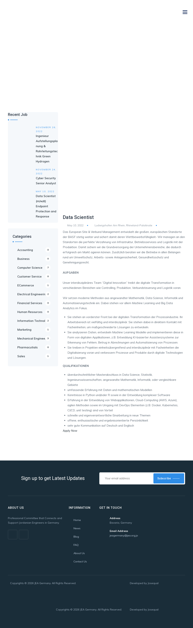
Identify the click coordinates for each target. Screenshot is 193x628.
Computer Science (33, 267)
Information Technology (33, 321)
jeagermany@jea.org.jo (124, 535)
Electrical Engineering (33, 294)
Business (33, 259)
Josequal (153, 583)
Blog (76, 536)
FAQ (76, 545)
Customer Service (33, 276)
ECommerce (33, 285)
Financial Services (33, 303)
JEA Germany (42, 583)
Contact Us (80, 561)
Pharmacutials (33, 347)
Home (12, 66)
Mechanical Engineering (34, 338)
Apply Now (70, 430)
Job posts (27, 66)
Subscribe (164, 478)
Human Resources (33, 312)
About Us (79, 553)
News (77, 528)
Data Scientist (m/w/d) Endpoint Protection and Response (46, 206)
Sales (33, 356)
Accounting (33, 250)
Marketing (33, 329)
